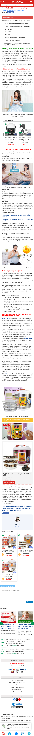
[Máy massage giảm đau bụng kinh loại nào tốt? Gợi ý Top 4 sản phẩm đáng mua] (8, 617)
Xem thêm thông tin (17, 527)
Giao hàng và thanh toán (17, 680)
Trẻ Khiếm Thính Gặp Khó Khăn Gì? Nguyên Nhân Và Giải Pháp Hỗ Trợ (25, 626)
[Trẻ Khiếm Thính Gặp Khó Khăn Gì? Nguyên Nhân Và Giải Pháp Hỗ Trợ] (25, 617)
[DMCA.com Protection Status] (17, 707)
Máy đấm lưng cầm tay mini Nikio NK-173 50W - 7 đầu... (24, 139)
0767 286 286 (20, 645)
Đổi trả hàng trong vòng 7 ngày (17, 682)
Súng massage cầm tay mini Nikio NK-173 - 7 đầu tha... (10, 139)
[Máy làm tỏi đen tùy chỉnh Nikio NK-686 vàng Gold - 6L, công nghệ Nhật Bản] (9, 541)
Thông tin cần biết (17, 692)
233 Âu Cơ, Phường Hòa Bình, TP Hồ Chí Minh (18, 639)
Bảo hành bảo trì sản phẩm (17, 687)
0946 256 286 (20, 653)
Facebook (11, 12)
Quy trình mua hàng (17, 684)
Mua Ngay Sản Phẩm (9, 482)
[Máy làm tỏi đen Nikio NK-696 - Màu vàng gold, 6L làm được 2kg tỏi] (25, 541)
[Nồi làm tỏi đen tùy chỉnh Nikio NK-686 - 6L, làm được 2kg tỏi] (9, 566)
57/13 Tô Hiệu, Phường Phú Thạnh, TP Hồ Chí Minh (19, 649)
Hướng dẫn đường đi (17, 689)
